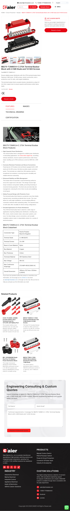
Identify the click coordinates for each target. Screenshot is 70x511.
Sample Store (45, 7)
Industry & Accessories (44, 463)
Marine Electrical (10, 477)
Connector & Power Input (45, 460)
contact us (24, 277)
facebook (42, 494)
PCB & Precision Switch (44, 456)
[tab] (10, 106)
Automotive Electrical (12, 474)
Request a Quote (8, 99)
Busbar (11, 89)
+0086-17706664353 (44, 3)
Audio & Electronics (11, 484)
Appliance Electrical (11, 482)
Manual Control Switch (44, 453)
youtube (42, 498)
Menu (58, 6)
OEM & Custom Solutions (13, 486)
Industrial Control (10, 479)
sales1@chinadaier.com (26, 3)
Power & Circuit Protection (45, 458)
